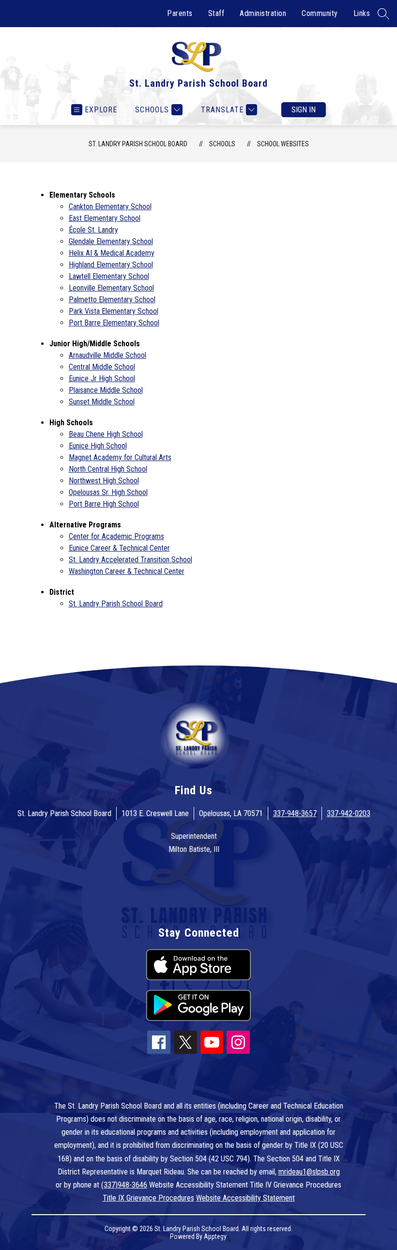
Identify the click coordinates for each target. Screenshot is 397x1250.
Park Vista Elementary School (113, 311)
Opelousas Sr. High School (108, 492)
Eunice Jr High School (102, 378)
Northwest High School (104, 480)
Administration (263, 13)
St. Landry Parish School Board (138, 144)
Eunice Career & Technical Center (119, 548)
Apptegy (215, 1236)
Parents (180, 13)
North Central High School (108, 469)
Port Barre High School (104, 504)
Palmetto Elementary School (112, 299)
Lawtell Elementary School (109, 276)
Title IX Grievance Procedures (148, 1198)
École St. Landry (93, 229)
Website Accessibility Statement (245, 1198)
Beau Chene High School (106, 434)
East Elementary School (104, 218)
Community (320, 13)
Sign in (303, 109)
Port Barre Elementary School (114, 322)
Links (361, 13)
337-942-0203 (348, 813)
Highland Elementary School (111, 264)
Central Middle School (102, 366)
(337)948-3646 (124, 1184)
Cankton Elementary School (110, 206)
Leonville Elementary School (111, 288)
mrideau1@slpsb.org (309, 1171)
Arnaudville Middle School (107, 355)
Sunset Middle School (102, 401)
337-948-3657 (295, 813)
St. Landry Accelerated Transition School (130, 559)
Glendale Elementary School (111, 241)
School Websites (283, 144)
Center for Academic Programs (116, 536)
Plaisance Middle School (106, 390)
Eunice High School (98, 445)
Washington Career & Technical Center (126, 571)
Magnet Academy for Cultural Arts (120, 457)
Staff (216, 13)
